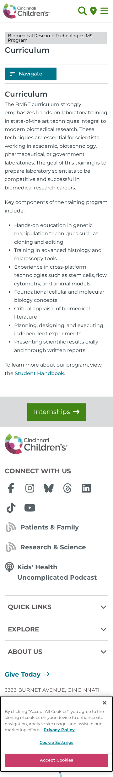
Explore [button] (23, 629)
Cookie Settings (56, 742)
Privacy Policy (59, 729)
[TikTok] (11, 507)
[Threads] (67, 488)
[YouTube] (30, 507)
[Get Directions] (93, 11)
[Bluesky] (48, 488)
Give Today (22, 674)
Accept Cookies (56, 759)
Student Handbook (39, 373)
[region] (56, 734)
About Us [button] (25, 651)
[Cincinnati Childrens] (56, 444)
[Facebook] (11, 488)
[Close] (104, 703)
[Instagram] (30, 488)
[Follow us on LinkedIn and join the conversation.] (86, 488)
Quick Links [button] (29, 607)
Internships (52, 411)
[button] (82, 11)
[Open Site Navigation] (104, 11)
